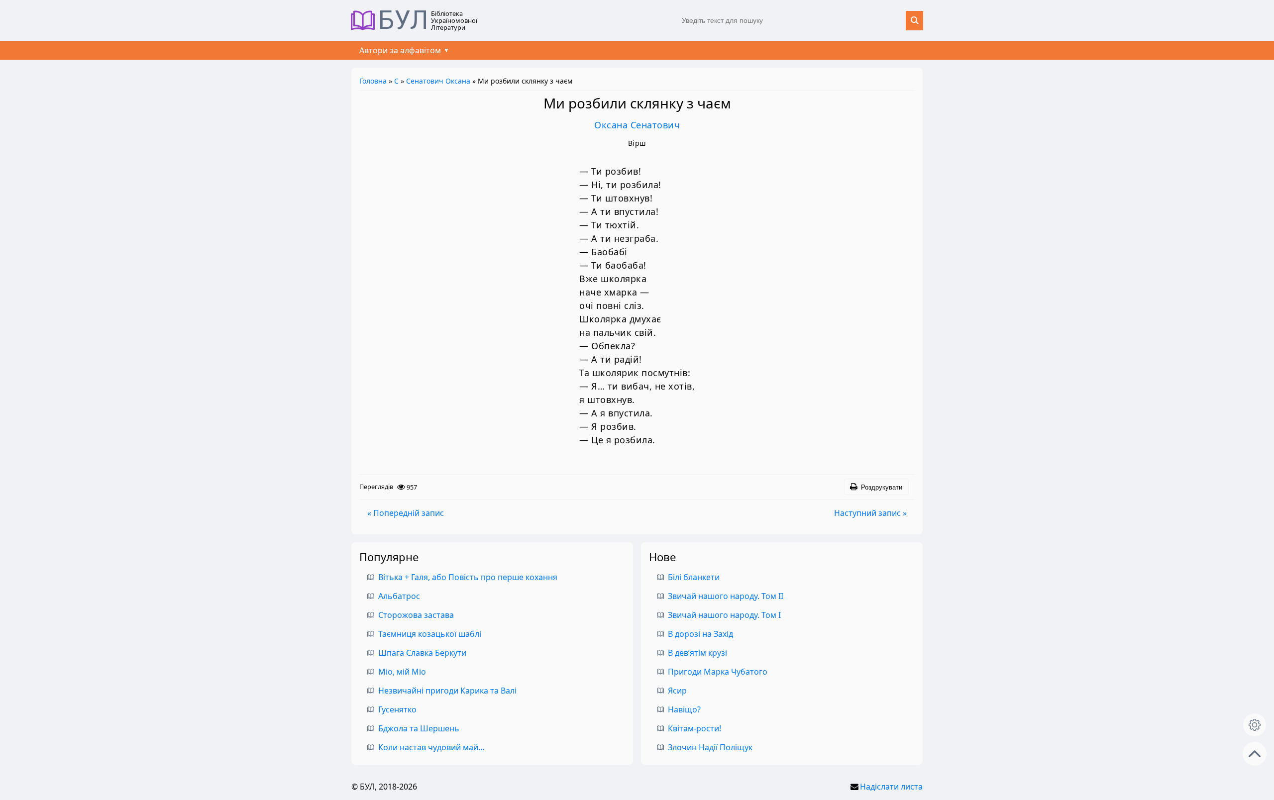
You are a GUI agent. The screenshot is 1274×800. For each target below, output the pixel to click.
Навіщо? (684, 709)
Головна (373, 81)
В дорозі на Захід (700, 633)
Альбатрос (399, 596)
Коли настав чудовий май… (431, 747)
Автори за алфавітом (400, 50)
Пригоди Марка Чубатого (717, 671)
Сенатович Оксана (438, 81)
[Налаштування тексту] (1255, 725)
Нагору (1255, 754)
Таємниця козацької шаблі (429, 633)
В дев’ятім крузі (697, 652)
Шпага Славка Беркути (422, 652)
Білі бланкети (694, 577)
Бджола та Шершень (418, 728)
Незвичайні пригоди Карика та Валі (447, 690)
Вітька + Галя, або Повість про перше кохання (467, 577)
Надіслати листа (891, 786)
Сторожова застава (416, 614)
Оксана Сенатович (637, 125)
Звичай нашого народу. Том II (725, 596)
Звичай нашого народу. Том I (724, 614)
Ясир (677, 690)
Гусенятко (397, 709)
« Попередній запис (405, 512)
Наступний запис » (870, 512)
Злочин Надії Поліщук (710, 747)
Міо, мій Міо (402, 671)
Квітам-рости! (694, 728)
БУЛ (403, 20)
